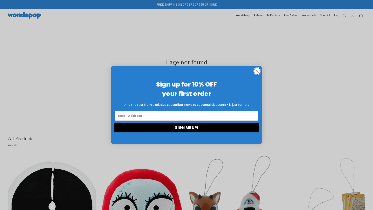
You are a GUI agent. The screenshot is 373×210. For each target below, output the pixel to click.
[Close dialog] (257, 71)
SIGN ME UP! (186, 127)
